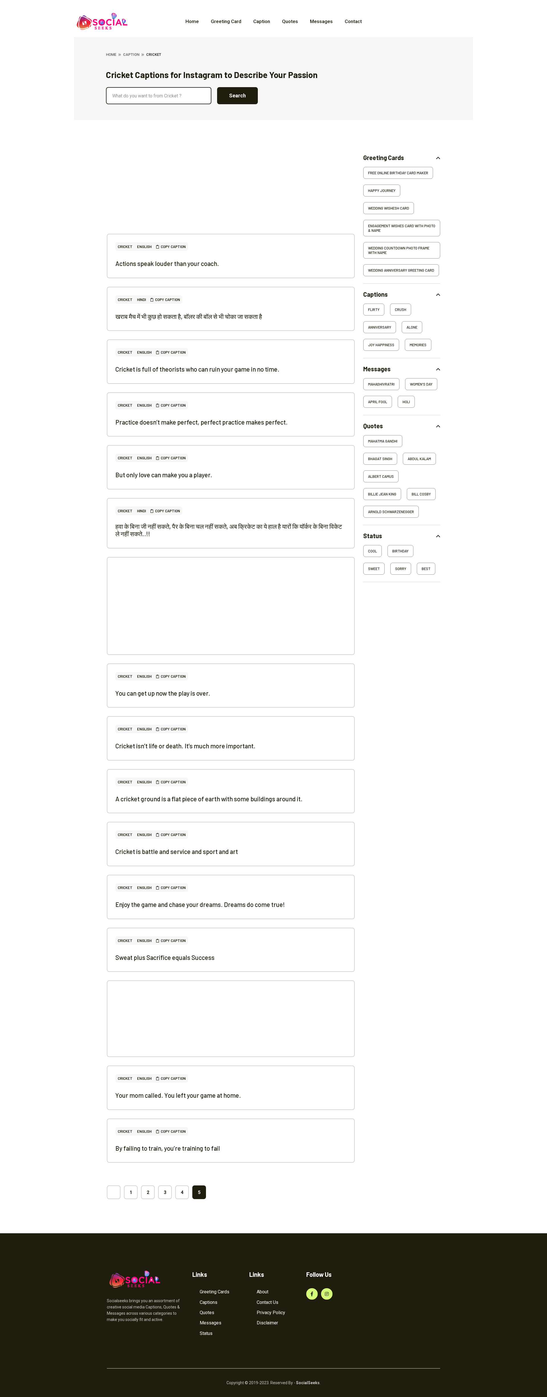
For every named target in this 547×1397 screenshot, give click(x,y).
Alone (412, 327)
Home (192, 21)
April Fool (377, 402)
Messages (321, 21)
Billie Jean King (382, 494)
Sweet (374, 568)
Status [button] (372, 535)
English (144, 246)
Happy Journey (381, 190)
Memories (418, 345)
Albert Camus (381, 476)
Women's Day (421, 384)
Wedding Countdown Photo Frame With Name (398, 250)
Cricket (125, 246)
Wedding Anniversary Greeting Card (401, 270)
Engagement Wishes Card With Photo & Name (401, 228)
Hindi (141, 299)
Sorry (400, 568)
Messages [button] (377, 368)
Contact (353, 21)
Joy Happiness (381, 345)
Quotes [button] (373, 425)
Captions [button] (375, 294)
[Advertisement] (231, 194)
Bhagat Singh (380, 458)
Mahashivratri (381, 384)
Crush (400, 309)
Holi (406, 402)
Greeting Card (226, 21)
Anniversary (379, 327)
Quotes (290, 21)
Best (426, 568)
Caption (261, 21)
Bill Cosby (421, 494)
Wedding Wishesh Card (388, 208)
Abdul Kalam (419, 458)
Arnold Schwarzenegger (391, 511)
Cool (372, 551)
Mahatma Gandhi (382, 441)
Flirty (373, 309)
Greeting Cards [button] (383, 157)
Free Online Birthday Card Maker (398, 173)
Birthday (400, 551)
